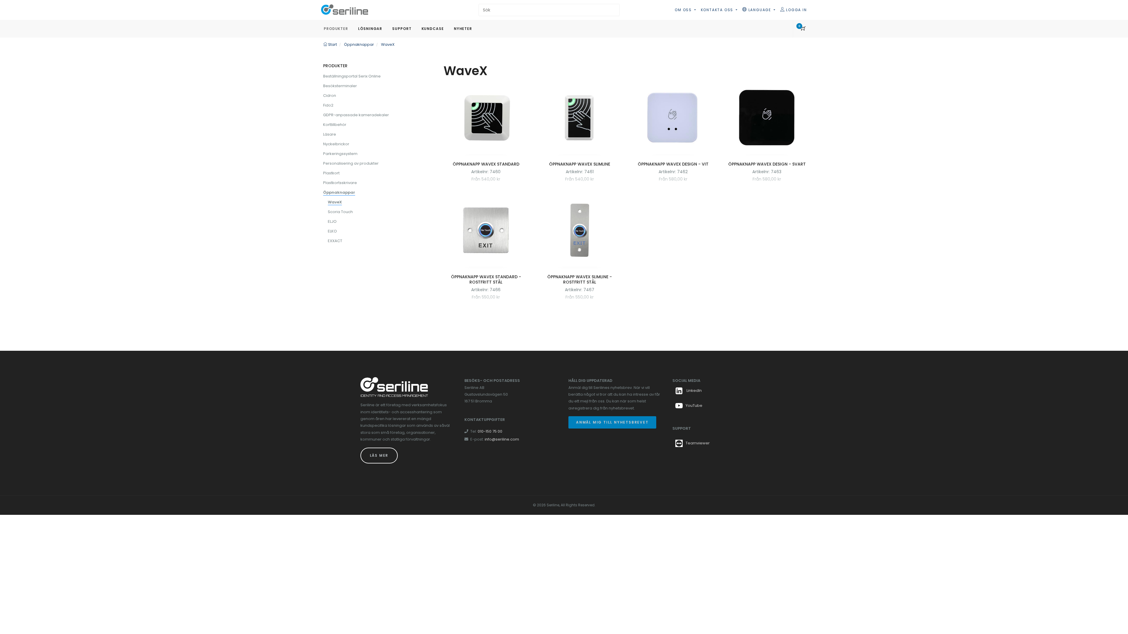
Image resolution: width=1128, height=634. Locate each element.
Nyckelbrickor (336, 144)
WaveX (335, 202)
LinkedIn (694, 390)
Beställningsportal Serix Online (352, 76)
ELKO (332, 231)
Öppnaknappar (339, 192)
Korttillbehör (334, 124)
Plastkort (331, 173)
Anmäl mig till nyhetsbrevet (612, 422)
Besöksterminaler (340, 86)
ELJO (332, 221)
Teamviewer (698, 443)
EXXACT (335, 241)
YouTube (694, 405)
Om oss (684, 9)
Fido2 (328, 105)
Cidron (329, 95)
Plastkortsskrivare (340, 183)
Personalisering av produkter (351, 163)
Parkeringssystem (340, 153)
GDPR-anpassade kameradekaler (356, 115)
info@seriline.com (502, 439)
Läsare (329, 134)
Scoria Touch (340, 212)
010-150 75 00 (490, 431)
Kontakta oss (718, 9)
